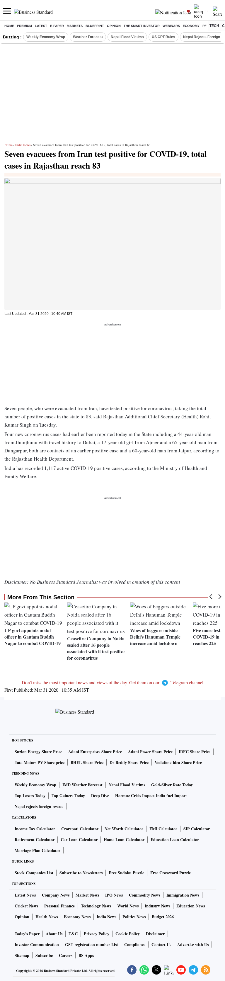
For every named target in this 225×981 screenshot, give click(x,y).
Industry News (157, 906)
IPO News (114, 895)
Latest (41, 26)
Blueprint (95, 26)
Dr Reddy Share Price (129, 762)
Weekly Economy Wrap (45, 37)
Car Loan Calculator (79, 839)
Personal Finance (59, 906)
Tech (214, 26)
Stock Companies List (34, 873)
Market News (87, 895)
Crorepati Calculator (79, 829)
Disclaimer (155, 934)
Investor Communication (37, 944)
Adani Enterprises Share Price (95, 752)
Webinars (171, 26)
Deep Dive (100, 795)
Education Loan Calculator (175, 839)
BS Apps (86, 955)
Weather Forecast (88, 37)
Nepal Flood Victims (127, 37)
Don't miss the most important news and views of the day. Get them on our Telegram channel (112, 682)
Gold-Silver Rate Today (172, 785)
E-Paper (57, 26)
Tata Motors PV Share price (39, 762)
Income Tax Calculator (35, 829)
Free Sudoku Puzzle (126, 873)
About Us (54, 934)
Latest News (25, 895)
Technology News (96, 906)
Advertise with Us (193, 944)
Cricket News (26, 906)
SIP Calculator (196, 829)
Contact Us (161, 944)
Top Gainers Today (68, 795)
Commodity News (144, 895)
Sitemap (22, 955)
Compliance (134, 944)
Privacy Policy (96, 934)
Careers (65, 955)
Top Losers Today (30, 795)
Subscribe (44, 955)
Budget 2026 (163, 917)
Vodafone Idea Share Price (178, 762)
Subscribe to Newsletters (81, 873)
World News (128, 906)
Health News (46, 917)
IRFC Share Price (194, 752)
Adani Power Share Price (150, 752)
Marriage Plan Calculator (37, 850)
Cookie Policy (127, 934)
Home (9, 26)
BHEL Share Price (87, 762)
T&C (73, 934)
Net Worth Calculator (124, 829)
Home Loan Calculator (124, 839)
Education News (190, 906)
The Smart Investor (142, 26)
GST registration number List (91, 944)
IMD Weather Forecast (82, 785)
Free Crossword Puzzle (170, 873)
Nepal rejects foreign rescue (39, 806)
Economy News (77, 917)
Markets (75, 26)
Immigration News (182, 895)
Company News (55, 895)
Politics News (134, 917)
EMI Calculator (163, 829)
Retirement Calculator (34, 839)
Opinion (114, 26)
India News (22, 144)
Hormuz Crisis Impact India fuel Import (151, 795)
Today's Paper (27, 934)
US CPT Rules (163, 37)
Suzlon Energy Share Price (38, 752)
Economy (191, 26)
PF (204, 26)
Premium (24, 26)
